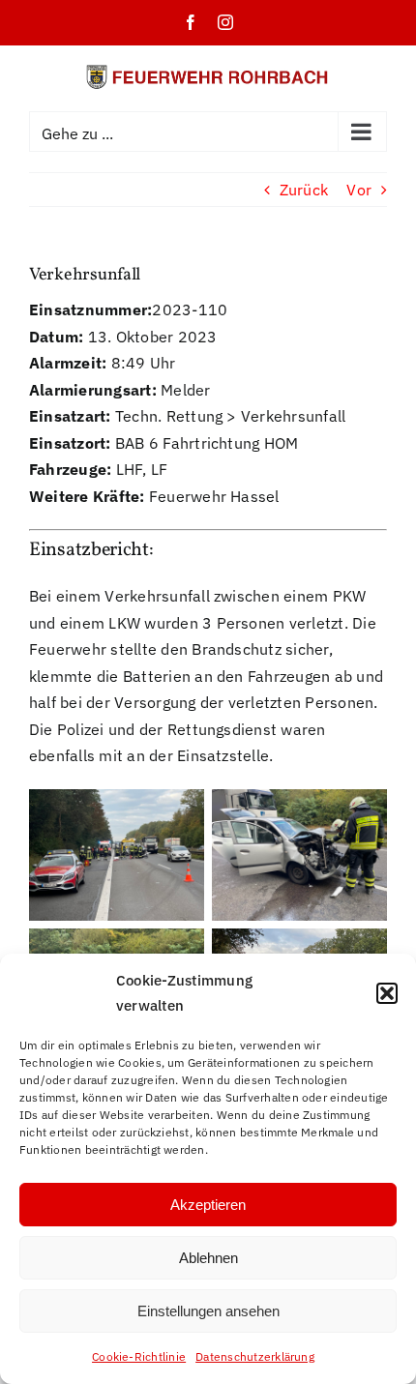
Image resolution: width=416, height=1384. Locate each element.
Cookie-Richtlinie (139, 1356)
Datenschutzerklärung (254, 1356)
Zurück (304, 189)
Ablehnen (208, 1258)
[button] (387, 993)
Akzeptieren (208, 1204)
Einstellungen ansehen (208, 1311)
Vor (358, 189)
